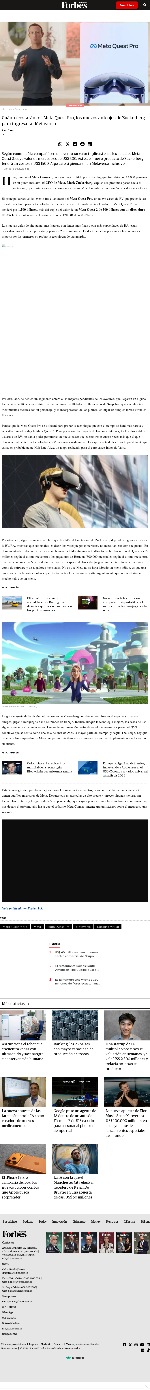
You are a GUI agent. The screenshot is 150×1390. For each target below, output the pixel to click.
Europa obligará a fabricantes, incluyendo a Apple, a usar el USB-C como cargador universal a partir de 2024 (125, 769)
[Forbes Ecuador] (75, 5)
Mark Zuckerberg (15, 926)
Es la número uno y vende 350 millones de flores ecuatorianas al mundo (77, 981)
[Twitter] (67, 144)
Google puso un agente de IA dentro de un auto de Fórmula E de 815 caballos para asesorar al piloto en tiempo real (75, 1121)
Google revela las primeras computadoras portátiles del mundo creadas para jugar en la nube (125, 604)
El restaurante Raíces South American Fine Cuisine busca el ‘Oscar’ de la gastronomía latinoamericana (77, 968)
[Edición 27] (124, 1242)
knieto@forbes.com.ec (21, 1282)
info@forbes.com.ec (12, 1259)
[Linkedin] (90, 144)
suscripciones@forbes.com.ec (17, 1302)
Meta (37, 926)
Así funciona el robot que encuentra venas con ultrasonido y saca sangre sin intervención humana (22, 1051)
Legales (33, 1344)
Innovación (59, 1221)
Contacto (58, 1344)
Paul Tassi (8, 130)
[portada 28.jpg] (106, 1242)
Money (95, 1221)
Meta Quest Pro (58, 926)
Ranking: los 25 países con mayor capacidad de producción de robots (73, 1049)
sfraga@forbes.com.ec (21, 1291)
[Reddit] (82, 144)
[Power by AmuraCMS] (75, 1357)
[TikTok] (148, 1350)
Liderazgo (79, 1221)
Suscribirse (127, 5)
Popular (54, 943)
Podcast (28, 1221)
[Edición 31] (54, 1242)
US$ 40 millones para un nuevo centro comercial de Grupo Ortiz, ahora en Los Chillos (77, 954)
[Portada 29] (89, 1242)
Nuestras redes (9, 1348)
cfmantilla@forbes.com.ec (15, 1273)
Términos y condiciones (13, 1344)
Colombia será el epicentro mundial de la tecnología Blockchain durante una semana (49, 767)
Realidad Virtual (108, 926)
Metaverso (83, 926)
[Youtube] (142, 1345)
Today (42, 1221)
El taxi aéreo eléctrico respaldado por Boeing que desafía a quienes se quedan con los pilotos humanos (49, 604)
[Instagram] (136, 1345)
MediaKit (45, 1344)
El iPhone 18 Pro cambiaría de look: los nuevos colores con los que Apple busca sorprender (20, 1187)
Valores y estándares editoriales (83, 1344)
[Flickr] (142, 1350)
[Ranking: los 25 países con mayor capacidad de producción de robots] (75, 1025)
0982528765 (9, 1318)
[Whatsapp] (60, 144)
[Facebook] (75, 144)
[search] (144, 5)
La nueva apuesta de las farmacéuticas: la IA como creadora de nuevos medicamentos (23, 1118)
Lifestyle (129, 1221)
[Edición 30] (71, 1242)
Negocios (112, 1221)
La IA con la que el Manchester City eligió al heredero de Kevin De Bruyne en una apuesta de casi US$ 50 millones (73, 1187)
